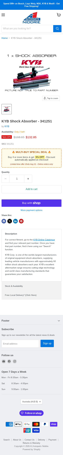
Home (5, 38)
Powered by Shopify (31, 449)
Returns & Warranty (31, 443)
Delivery (41, 440)
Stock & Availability (14, 286)
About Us (17, 440)
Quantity (5, 172)
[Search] (57, 28)
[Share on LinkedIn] (15, 221)
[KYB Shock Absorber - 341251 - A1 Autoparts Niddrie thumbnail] (6, 109)
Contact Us (30, 440)
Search (6, 440)
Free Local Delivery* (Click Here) (21, 295)
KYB (7, 126)
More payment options (31, 210)
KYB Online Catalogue (44, 239)
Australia (30, 402)
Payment (52, 440)
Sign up (47, 343)
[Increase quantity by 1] (28, 179)
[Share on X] (9, 221)
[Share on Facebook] (4, 221)
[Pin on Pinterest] (21, 221)
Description (11, 233)
